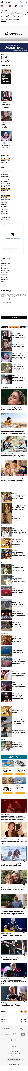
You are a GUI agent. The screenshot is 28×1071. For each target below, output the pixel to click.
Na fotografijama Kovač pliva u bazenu (5, 197)
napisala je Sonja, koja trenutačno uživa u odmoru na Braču (5, 189)
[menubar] (23, 2)
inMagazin (4, 1021)
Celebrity (24, 1017)
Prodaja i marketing (14, 1049)
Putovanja (25, 6)
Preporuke (24, 1019)
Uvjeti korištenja (14, 1051)
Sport (19, 6)
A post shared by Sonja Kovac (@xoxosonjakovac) (13, 252)
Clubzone (24, 1021)
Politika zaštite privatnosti (14, 1053)
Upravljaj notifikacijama (15, 1059)
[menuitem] (23, 2)
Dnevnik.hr (6, 6)
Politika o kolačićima (14, 1055)
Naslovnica (4, 1017)
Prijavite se (14, 317)
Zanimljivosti (5, 1019)
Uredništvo (14, 1046)
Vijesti (13, 6)
